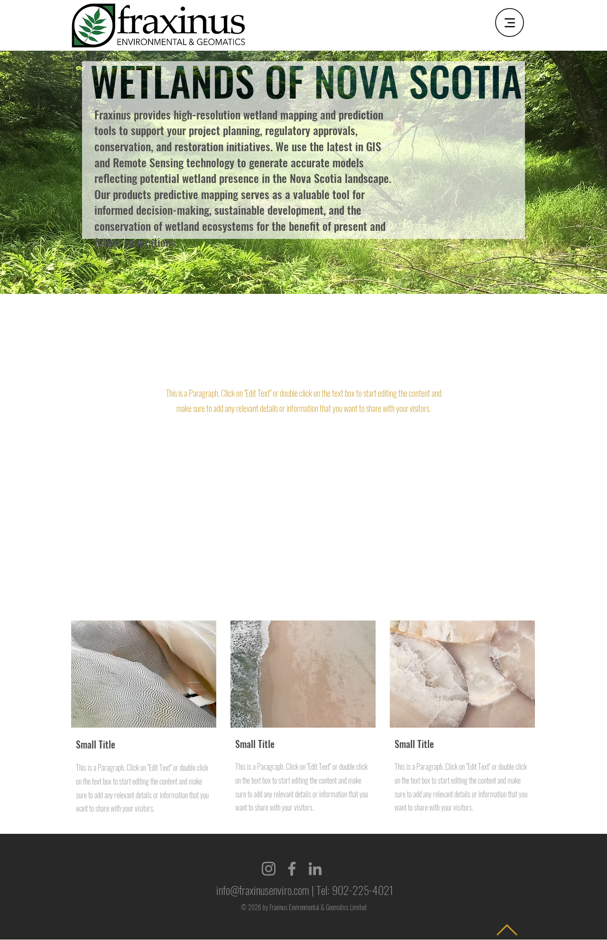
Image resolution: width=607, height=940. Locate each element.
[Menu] (509, 22)
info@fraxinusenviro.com (262, 889)
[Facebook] (292, 868)
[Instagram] (268, 868)
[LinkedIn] (315, 868)
